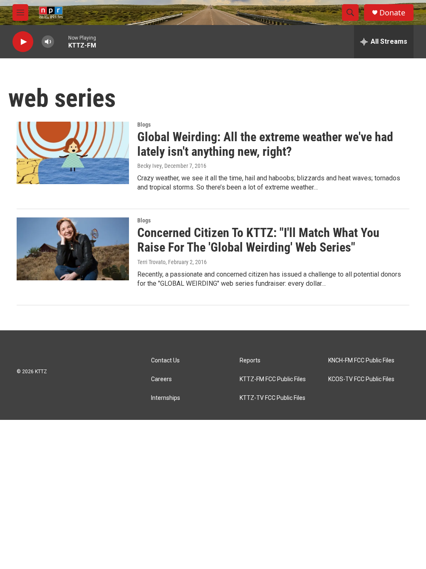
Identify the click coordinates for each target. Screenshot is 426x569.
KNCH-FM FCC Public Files (361, 360)
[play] (23, 42)
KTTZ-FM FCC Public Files (273, 379)
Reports (250, 360)
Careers (161, 379)
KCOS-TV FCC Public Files (361, 379)
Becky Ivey (149, 165)
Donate (392, 12)
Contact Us (165, 360)
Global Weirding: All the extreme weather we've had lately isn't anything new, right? (265, 144)
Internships (165, 398)
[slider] (61, 41)
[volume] (48, 41)
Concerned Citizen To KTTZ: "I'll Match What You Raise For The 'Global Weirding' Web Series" (258, 240)
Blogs (144, 124)
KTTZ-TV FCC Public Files (272, 398)
